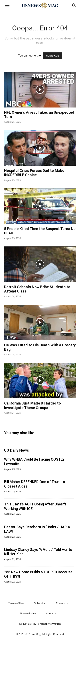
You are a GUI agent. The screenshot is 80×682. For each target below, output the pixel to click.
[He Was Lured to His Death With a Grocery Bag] (40, 322)
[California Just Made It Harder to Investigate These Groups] (40, 380)
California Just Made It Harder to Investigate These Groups (32, 405)
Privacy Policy (28, 613)
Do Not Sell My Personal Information (40, 623)
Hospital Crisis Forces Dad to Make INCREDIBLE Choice (34, 172)
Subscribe (40, 603)
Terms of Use (16, 603)
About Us (51, 613)
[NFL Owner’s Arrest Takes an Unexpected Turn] (40, 90)
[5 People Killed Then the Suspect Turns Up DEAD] (40, 206)
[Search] (74, 5)
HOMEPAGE (52, 55)
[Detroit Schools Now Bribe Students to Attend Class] (40, 264)
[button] (7, 5)
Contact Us (62, 603)
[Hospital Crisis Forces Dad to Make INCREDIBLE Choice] (40, 148)
